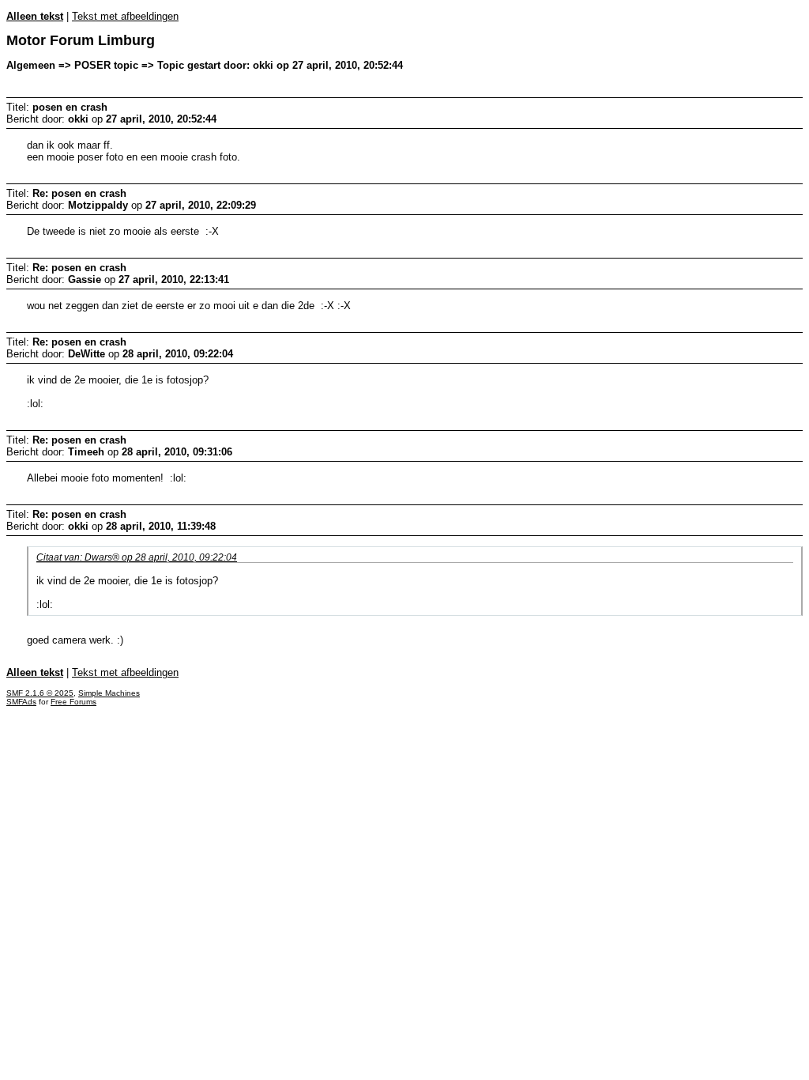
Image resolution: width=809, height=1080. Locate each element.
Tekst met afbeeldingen (125, 16)
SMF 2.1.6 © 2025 (39, 693)
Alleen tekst (34, 16)
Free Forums (73, 701)
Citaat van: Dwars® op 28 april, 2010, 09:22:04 (136, 557)
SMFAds (21, 701)
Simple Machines (109, 693)
